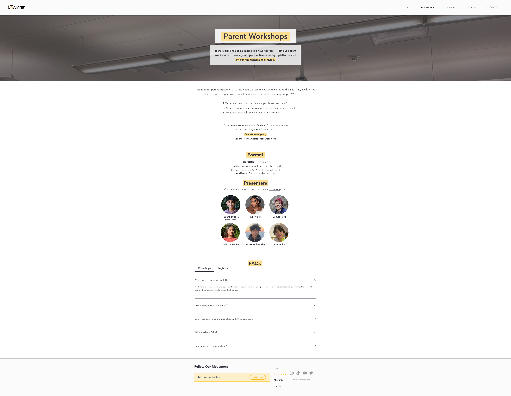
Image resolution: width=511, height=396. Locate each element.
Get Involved (280, 374)
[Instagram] (291, 373)
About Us (274, 189)
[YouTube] (304, 373)
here (273, 138)
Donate (277, 386)
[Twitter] (311, 373)
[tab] (204, 268)
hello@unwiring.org (301, 379)
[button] (405, 7)
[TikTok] (298, 373)
